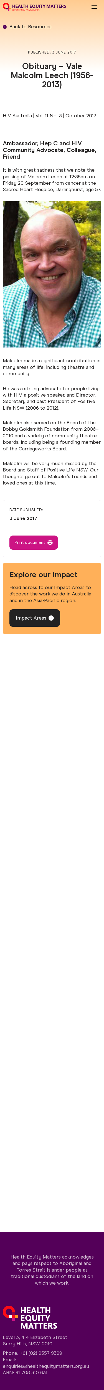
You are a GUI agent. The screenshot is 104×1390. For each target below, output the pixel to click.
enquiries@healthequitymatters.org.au (46, 1366)
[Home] (34, 7)
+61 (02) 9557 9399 (41, 1353)
